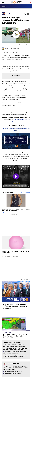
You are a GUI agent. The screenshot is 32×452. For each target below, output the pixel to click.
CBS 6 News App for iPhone (12, 373)
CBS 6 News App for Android (13, 371)
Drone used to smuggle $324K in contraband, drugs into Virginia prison (14, 345)
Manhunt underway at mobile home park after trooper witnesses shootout (15, 355)
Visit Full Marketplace (25, 192)
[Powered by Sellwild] (28, 279)
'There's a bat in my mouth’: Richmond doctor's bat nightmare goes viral (15, 349)
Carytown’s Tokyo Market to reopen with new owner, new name (14, 352)
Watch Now (27, 2)
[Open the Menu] (2, 2)
